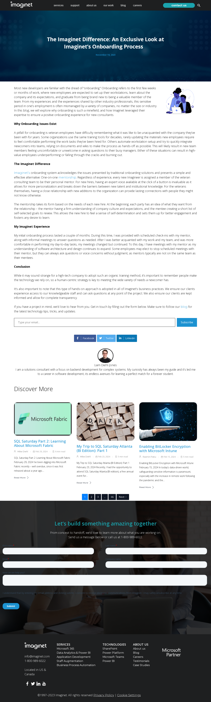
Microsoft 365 (65, 648)
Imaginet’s (22, 173)
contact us (178, 5)
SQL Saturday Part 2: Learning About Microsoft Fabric (40, 443)
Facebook (88, 338)
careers (137, 5)
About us (139, 648)
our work (109, 5)
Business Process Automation (76, 665)
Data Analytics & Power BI (74, 652)
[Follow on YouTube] (44, 684)
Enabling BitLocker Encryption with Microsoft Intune (165, 448)
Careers (138, 656)
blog (123, 5)
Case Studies (141, 665)
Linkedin (130, 338)
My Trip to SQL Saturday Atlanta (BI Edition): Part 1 (104, 448)
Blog (136, 652)
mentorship (67, 177)
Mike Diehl (22, 451)
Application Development (74, 656)
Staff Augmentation (70, 661)
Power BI (109, 661)
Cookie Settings (129, 695)
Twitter (110, 338)
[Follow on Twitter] (33, 684)
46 (112, 496)
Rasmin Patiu (149, 457)
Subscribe (187, 322)
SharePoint (110, 648)
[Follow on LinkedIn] (38, 684)
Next (121, 496)
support (75, 5)
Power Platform (113, 652)
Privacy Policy (103, 695)
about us (91, 5)
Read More (20, 477)
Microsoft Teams (113, 656)
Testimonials (141, 661)
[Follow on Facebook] (27, 684)
